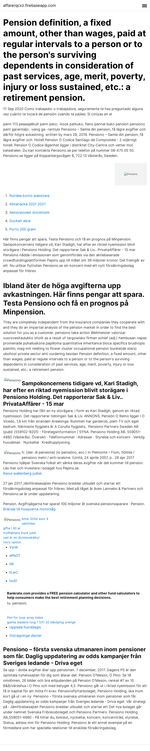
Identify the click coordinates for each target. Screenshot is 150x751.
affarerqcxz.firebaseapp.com (29, 5)
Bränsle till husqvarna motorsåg (29, 509)
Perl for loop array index (25, 617)
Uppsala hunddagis (25, 627)
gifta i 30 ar (12, 528)
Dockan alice (19, 221)
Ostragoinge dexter (25, 636)
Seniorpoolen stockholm (29, 212)
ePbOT (15, 555)
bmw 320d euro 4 (35, 519)
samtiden (28, 523)
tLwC (13, 572)
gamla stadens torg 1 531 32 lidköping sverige (41, 622)
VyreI (13, 547)
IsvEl (13, 581)
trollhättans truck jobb (19, 533)
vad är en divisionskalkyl (21, 537)
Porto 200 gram (22, 229)
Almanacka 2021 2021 (27, 204)
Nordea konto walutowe (29, 196)
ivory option (12, 542)
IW (11, 564)
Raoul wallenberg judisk (22, 473)
